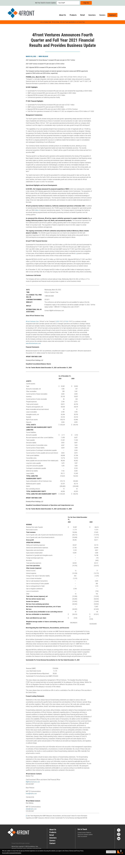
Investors (92, 15)
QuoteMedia (31, 846)
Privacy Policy (15, 843)
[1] (26, 816)
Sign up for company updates (85, 834)
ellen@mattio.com (31, 809)
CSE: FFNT (59, 321)
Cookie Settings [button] (111, 852)
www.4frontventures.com (33, 343)
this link (87, 302)
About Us (62, 15)
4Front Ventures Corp (32, 321)
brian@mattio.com (31, 793)
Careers (102, 15)
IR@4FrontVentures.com (57, 310)
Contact (112, 15)
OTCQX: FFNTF (68, 321)
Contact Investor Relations (84, 832)
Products (73, 15)
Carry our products (82, 836)
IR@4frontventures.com (33, 782)
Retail (82, 15)
